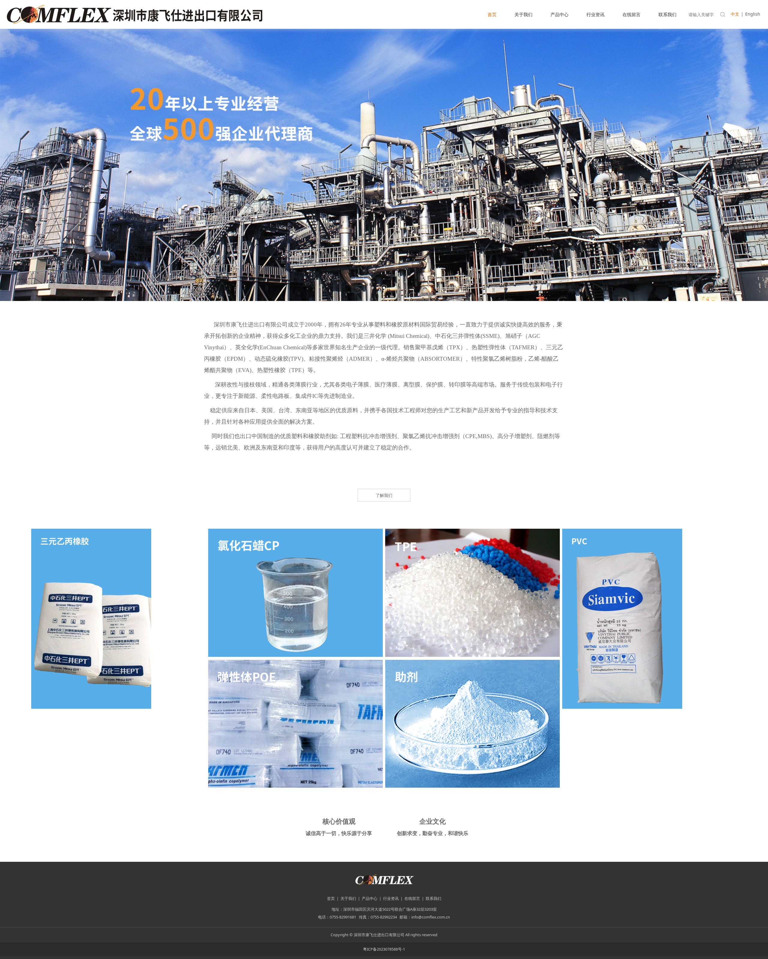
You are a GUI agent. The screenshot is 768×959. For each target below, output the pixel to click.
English (752, 14)
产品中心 (559, 14)
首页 (492, 14)
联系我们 (667, 14)
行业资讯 (595, 14)
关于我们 (523, 14)
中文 (735, 14)
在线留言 (631, 14)
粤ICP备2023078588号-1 (384, 949)
